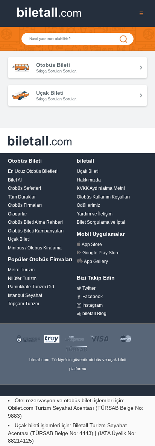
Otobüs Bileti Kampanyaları (36, 231)
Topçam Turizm (23, 303)
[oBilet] (40, 140)
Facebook (92, 296)
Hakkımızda (89, 180)
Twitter (89, 288)
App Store (92, 244)
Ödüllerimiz (88, 205)
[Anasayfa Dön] (49, 15)
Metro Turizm (21, 269)
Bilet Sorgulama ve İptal (101, 222)
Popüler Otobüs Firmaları (40, 259)
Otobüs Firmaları (25, 205)
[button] (141, 13)
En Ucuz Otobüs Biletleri (33, 171)
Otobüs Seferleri (24, 188)
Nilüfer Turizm (22, 278)
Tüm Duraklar (22, 197)
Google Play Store (101, 252)
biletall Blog (94, 313)
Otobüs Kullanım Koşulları (103, 197)
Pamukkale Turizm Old (31, 286)
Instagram (92, 305)
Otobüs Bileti (25, 161)
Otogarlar (17, 214)
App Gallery (96, 261)
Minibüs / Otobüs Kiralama (35, 248)
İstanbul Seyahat (25, 295)
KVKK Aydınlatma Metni (101, 188)
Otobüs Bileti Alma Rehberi (35, 222)
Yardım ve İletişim (94, 214)
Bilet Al (15, 180)
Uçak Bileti (19, 239)
